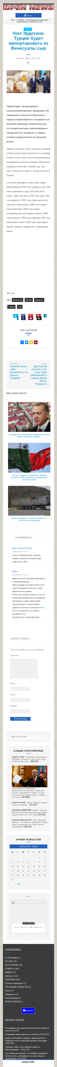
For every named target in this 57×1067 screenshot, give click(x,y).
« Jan (17, 884)
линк (42, 608)
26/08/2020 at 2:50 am (20, 575)
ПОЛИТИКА (10, 980)
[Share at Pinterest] (38, 315)
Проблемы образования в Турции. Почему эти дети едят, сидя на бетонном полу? (29, 759)
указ (20, 307)
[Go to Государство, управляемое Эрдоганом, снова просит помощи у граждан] (29, 432)
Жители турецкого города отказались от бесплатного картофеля (29, 519)
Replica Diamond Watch (22, 548)
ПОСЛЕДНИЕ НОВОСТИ (16, 987)
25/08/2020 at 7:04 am (20, 551)
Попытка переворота (14, 983)
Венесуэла (17, 300)
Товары (11, 307)
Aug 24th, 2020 (33, 58)
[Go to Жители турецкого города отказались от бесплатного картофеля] (29, 516)
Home (13, 20)
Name (12, 683)
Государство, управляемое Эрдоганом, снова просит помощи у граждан (29, 435)
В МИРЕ (21, 20)
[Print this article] (39, 318)
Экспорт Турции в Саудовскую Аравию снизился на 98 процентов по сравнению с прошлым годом (29, 477)
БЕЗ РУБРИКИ (11, 965)
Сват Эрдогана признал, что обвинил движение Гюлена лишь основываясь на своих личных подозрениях (29, 823)
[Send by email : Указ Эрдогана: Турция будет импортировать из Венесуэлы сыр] (30, 318)
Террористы (10, 994)
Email (12, 695)
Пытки (8, 991)
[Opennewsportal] (28, 7)
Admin (28, 333)
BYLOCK (9, 961)
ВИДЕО (8, 972)
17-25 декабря (11, 958)
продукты (39, 300)
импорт (29, 300)
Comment (14, 655)
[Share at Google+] (30, 315)
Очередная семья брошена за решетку (22, 1034)
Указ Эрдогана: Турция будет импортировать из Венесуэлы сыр (28, 41)
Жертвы (8, 976)
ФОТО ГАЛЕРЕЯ (28, 923)
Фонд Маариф (11, 998)
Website (13, 706)
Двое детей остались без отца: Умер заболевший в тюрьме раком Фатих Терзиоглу (38, 375)
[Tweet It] (15, 315)
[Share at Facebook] (23, 315)
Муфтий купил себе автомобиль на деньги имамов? (18, 372)
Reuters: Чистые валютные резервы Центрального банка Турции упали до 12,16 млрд (29, 812)
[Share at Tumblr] (23, 318)
